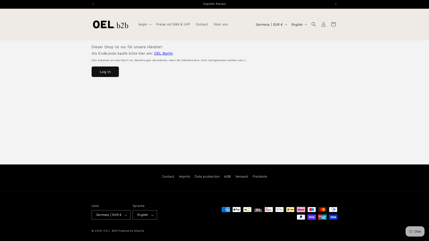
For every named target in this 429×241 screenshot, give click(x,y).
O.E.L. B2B (110, 230)
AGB (227, 176)
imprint (184, 176)
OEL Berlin (163, 53)
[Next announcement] (336, 4)
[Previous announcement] (93, 4)
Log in (105, 72)
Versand (241, 176)
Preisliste (260, 176)
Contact (168, 176)
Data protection (207, 176)
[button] (145, 24)
